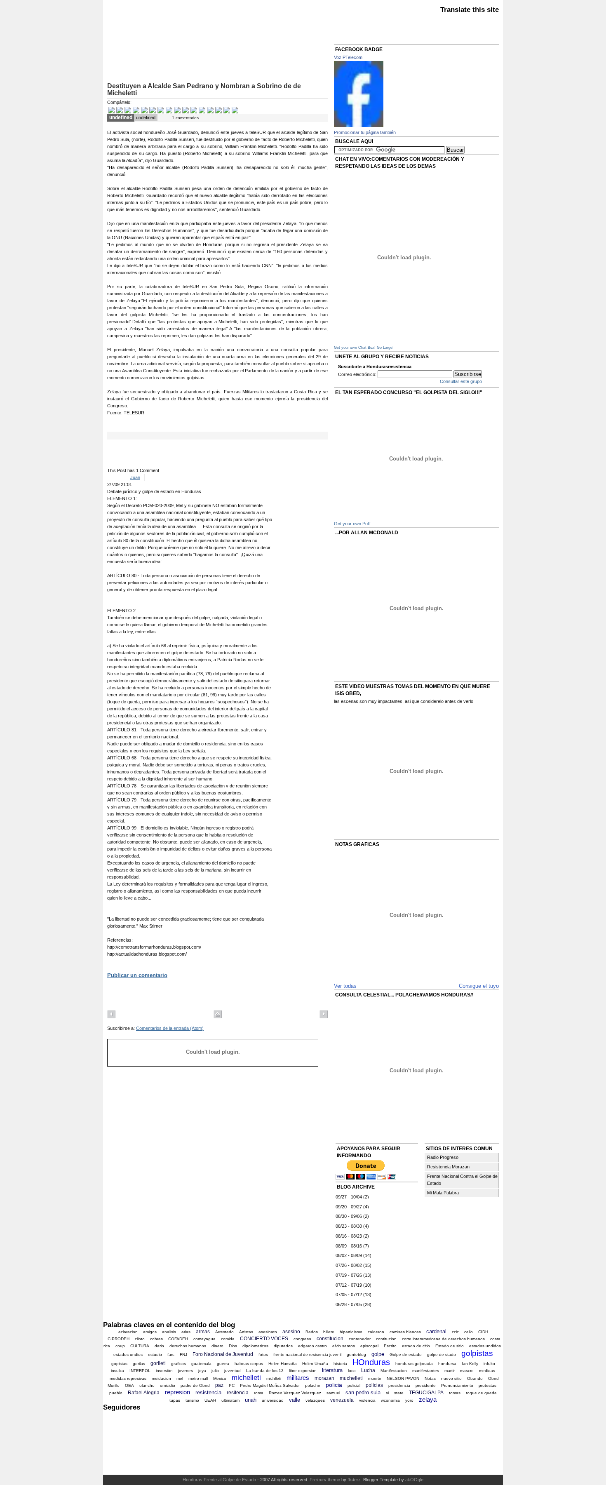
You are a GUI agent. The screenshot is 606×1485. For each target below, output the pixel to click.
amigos (150, 1332)
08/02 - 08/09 (349, 1255)
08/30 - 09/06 (349, 1216)
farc (170, 1354)
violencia (367, 1400)
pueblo (115, 1393)
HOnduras (371, 1362)
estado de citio (416, 1346)
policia (334, 1385)
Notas (430, 1378)
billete (328, 1332)
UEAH (210, 1400)
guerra (223, 1363)
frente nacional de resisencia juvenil (307, 1354)
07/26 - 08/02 (349, 1265)
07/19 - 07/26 (349, 1275)
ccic (455, 1332)
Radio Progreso (442, 1157)
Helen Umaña (315, 1363)
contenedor (360, 1339)
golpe (377, 1354)
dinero (217, 1346)
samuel (333, 1393)
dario (159, 1346)
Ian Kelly (470, 1363)
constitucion (330, 1339)
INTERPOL (139, 1370)
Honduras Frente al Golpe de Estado (219, 1479)
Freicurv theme (325, 1479)
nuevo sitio (451, 1378)
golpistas (477, 1353)
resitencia (238, 1393)
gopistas (119, 1363)
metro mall (198, 1378)
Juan (135, 477)
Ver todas (345, 986)
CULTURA (139, 1346)
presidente (426, 1385)
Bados (311, 1332)
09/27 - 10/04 (349, 1196)
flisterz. (355, 1479)
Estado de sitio (449, 1346)
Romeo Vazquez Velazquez (295, 1393)
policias (374, 1385)
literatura (332, 1370)
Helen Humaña (282, 1363)
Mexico (219, 1378)
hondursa (447, 1363)
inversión (164, 1370)
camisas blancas (405, 1332)
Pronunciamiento (457, 1385)
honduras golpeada (414, 1363)
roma (258, 1393)
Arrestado (224, 1332)
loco (352, 1370)
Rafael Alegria (144, 1393)
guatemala (201, 1363)
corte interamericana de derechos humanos (443, 1339)
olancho (147, 1385)
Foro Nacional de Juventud (223, 1354)
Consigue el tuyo (479, 986)
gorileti (158, 1363)
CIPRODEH (118, 1339)
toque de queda (481, 1393)
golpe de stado (441, 1354)
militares (298, 1377)
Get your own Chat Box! (355, 347)
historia (340, 1363)
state (399, 1393)
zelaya (428, 1399)
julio (215, 1370)
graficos (178, 1363)
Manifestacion (394, 1370)
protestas (487, 1385)
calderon (376, 1332)
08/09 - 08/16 (349, 1245)
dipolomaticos (255, 1346)
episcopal (369, 1346)
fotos (263, 1354)
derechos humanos (187, 1346)
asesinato (267, 1332)
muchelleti (351, 1378)
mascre (467, 1370)
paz (219, 1385)
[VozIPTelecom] (358, 125)
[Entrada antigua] (323, 1015)
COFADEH (178, 1339)
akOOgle (414, 1479)
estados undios (128, 1354)
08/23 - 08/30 (349, 1226)
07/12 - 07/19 (349, 1285)
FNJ (183, 1354)
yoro (409, 1400)
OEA (129, 1385)
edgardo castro (312, 1346)
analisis (169, 1332)
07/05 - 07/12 (349, 1294)
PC (232, 1385)
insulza (117, 1370)
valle (294, 1400)
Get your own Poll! (352, 523)
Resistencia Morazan (448, 1166)
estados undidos (485, 1346)
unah (250, 1400)
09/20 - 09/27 (349, 1206)
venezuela (342, 1400)
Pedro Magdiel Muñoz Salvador (270, 1385)
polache (312, 1385)
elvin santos (343, 1346)
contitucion (386, 1339)
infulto (489, 1363)
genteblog (356, 1354)
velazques (315, 1400)
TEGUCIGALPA (426, 1393)
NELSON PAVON (403, 1378)
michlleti (273, 1378)
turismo (192, 1400)
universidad (273, 1400)
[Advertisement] (203, 57)
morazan (324, 1378)
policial (354, 1385)
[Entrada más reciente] (111, 1015)
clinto (140, 1339)
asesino (291, 1332)
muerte (374, 1378)
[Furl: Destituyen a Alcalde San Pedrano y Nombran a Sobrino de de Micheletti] (227, 110)
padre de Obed (195, 1385)
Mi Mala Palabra (443, 1192)
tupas (174, 1400)
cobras (156, 1339)
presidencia (399, 1385)
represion (177, 1392)
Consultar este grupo (461, 381)
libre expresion (303, 1370)
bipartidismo (351, 1332)
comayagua (204, 1339)
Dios (233, 1346)
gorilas (139, 1363)
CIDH (483, 1332)
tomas (454, 1393)
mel (179, 1378)
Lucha (368, 1370)
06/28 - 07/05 (349, 1304)
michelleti (246, 1378)
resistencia (208, 1392)
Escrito (390, 1346)
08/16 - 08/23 (349, 1236)
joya (202, 1370)
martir (449, 1370)
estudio (155, 1354)
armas (203, 1332)
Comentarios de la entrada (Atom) (170, 1028)
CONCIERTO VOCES (264, 1339)
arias (185, 1332)
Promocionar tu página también (365, 132)
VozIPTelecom (348, 57)
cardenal (436, 1331)
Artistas (246, 1332)
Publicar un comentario (137, 975)
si (387, 1393)
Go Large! (385, 347)
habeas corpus (249, 1363)
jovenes (185, 1370)
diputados (283, 1346)
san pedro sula (363, 1392)
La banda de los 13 (265, 1370)
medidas (487, 1370)
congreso (302, 1339)
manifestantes (425, 1370)
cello (468, 1332)
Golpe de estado (406, 1354)
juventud (232, 1370)
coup (120, 1346)
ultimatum (230, 1400)
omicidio (167, 1385)
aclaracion (128, 1332)
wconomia (390, 1400)
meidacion (161, 1378)
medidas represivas (128, 1378)
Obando (475, 1378)
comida (228, 1339)
